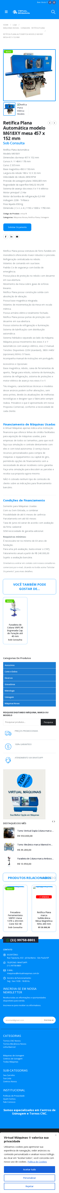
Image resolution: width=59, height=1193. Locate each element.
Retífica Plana (34, 217)
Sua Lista (7, 1078)
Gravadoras (10, 684)
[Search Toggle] (53, 12)
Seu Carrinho (9, 1075)
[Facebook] (50, 2)
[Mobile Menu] (6, 12)
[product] (9, 833)
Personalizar (29, 1177)
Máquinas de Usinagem (13, 1055)
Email (17, 236)
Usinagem (45, 217)
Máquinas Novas (20, 217)
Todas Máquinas (10, 1061)
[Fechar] (56, 1135)
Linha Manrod (9, 1047)
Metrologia (9, 690)
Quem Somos (9, 1099)
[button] (43, 878)
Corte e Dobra (11, 671)
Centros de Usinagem (12, 1058)
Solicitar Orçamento (17, 227)
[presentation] (7, 75)
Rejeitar (29, 1186)
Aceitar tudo (29, 1169)
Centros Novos (10, 1081)
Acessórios (10, 665)
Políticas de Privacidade (14, 1095)
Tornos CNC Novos (12, 1040)
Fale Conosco (9, 1102)
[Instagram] (54, 2)
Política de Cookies (37, 1161)
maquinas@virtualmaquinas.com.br (23, 973)
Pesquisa (48, 722)
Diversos (9, 678)
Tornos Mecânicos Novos (14, 1044)
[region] (29, 1162)
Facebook (5, 236)
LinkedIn (11, 236)
